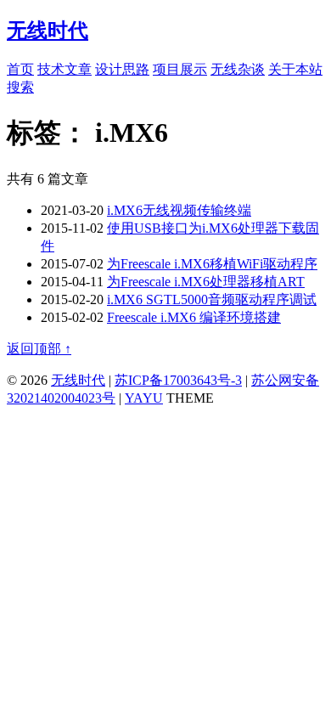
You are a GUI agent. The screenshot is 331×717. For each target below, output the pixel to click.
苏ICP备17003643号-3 (178, 380)
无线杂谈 (237, 69)
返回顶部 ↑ (39, 349)
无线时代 (78, 380)
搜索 (20, 87)
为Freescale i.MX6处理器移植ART (206, 281)
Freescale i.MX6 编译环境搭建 (194, 317)
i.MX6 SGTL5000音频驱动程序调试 (212, 299)
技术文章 (64, 69)
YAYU (144, 398)
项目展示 (180, 69)
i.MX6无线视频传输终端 (179, 210)
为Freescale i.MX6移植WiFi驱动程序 (212, 264)
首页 (20, 69)
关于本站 (295, 69)
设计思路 (122, 69)
